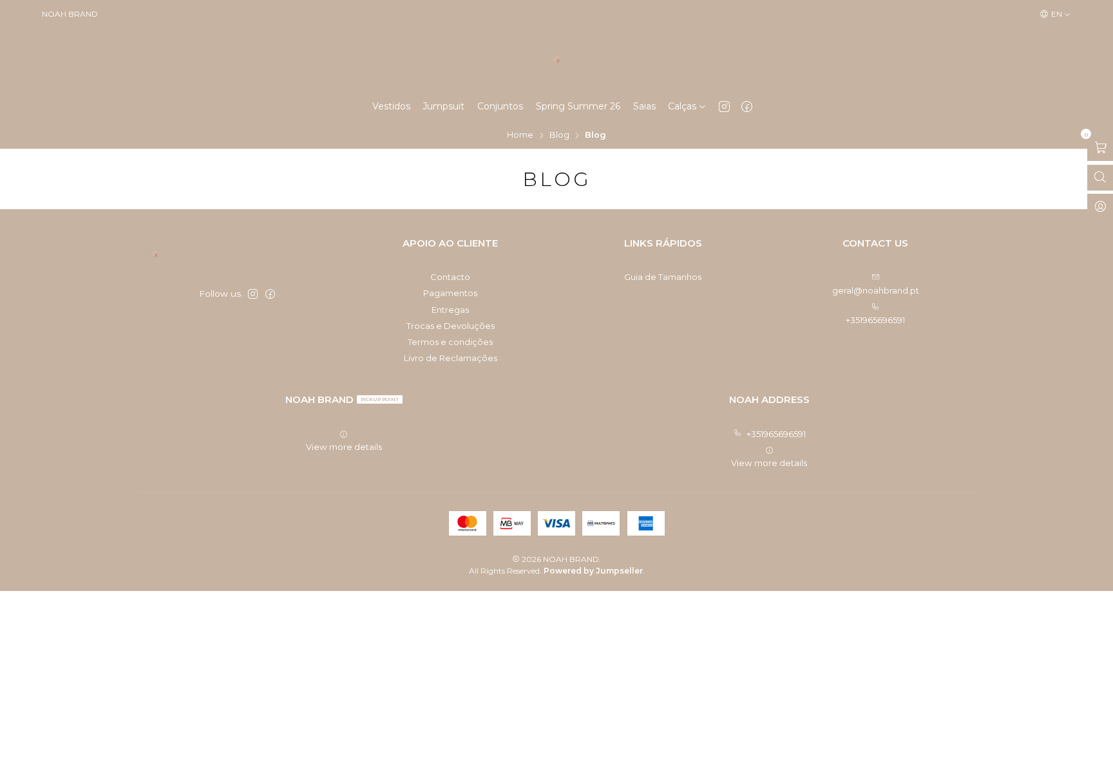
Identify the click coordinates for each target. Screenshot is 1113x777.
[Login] (1100, 207)
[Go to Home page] (556, 60)
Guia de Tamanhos (662, 277)
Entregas (450, 309)
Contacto (450, 277)
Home (520, 135)
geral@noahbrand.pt (875, 290)
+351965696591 (875, 320)
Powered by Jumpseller (593, 571)
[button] (687, 106)
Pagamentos (450, 293)
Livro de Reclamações (450, 358)
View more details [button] (344, 447)
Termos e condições (450, 342)
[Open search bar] (1100, 178)
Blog (559, 135)
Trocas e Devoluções (450, 326)
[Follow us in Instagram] (724, 106)
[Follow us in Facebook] (747, 106)
